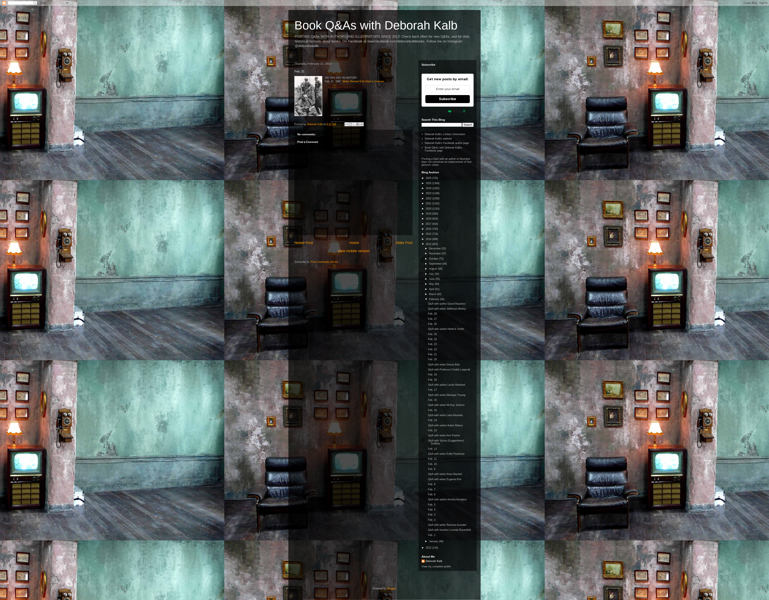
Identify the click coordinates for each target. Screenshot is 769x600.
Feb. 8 (431, 484)
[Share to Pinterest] (362, 124)
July (432, 273)
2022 (429, 198)
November (435, 253)
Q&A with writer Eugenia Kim (444, 479)
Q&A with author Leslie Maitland (446, 384)
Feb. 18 (432, 379)
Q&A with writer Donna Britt (444, 364)
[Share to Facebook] (358, 124)
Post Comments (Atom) (324, 261)
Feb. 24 (432, 339)
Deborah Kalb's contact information (445, 134)
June (432, 278)
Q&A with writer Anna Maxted (445, 474)
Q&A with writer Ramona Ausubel (447, 524)
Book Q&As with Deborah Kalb (375, 25)
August (433, 268)
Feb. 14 (432, 420)
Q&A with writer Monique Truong (446, 394)
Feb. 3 (431, 514)
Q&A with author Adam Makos (445, 425)
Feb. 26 (432, 323)
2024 (429, 188)
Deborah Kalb (434, 561)
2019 (429, 213)
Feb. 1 (431, 535)
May (432, 283)
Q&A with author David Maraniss (447, 303)
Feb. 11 (432, 458)
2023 (429, 193)
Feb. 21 (432, 354)
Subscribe (447, 99)
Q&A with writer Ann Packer (444, 435)
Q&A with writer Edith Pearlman (446, 453)
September (435, 263)
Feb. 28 (432, 313)
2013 (429, 244)
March (433, 294)
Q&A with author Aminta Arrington (447, 499)
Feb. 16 (432, 399)
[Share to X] (354, 124)
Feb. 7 (431, 489)
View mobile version (353, 251)
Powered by (438, 111)
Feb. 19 (432, 374)
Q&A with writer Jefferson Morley (447, 308)
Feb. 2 (431, 519)
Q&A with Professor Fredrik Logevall (449, 369)
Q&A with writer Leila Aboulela (445, 415)
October (434, 258)
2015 (429, 233)
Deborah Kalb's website (438, 138)
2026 (429, 178)
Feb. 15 (432, 410)
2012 (429, 547)
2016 (429, 228)
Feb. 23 (432, 344)
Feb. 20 (432, 359)
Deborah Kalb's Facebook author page (447, 142)
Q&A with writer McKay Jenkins (446, 404)
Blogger (391, 588)
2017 (429, 223)
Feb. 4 (431, 509)
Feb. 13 (432, 430)
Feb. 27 (432, 318)
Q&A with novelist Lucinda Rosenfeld (449, 529)
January (434, 541)
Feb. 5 (431, 504)
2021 (429, 203)
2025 (429, 183)
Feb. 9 (431, 469)
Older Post (404, 243)
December (435, 248)
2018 (429, 218)
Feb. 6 (431, 494)
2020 (429, 208)
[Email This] (346, 124)
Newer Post (303, 243)
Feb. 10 (432, 464)
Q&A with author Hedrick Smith (446, 328)
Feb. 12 (432, 448)
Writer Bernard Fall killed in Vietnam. (363, 81)
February (434, 299)
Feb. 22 (432, 349)
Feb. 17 (432, 389)
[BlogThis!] (350, 124)
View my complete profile (436, 566)
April (432, 289)
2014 (429, 239)
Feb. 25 (432, 334)
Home (354, 243)
